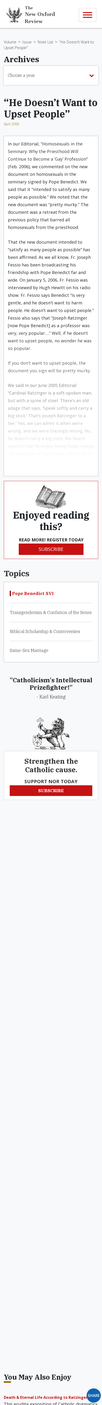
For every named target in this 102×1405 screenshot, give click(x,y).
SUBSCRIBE (51, 549)
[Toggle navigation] (87, 15)
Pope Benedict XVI (33, 593)
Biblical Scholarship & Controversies (45, 631)
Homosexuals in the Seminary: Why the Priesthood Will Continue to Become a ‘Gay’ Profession (47, 151)
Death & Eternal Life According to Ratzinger (46, 1397)
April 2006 (11, 124)
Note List (45, 42)
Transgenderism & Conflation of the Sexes (51, 612)
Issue (27, 42)
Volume (10, 42)
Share (94, 1395)
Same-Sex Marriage (29, 650)
